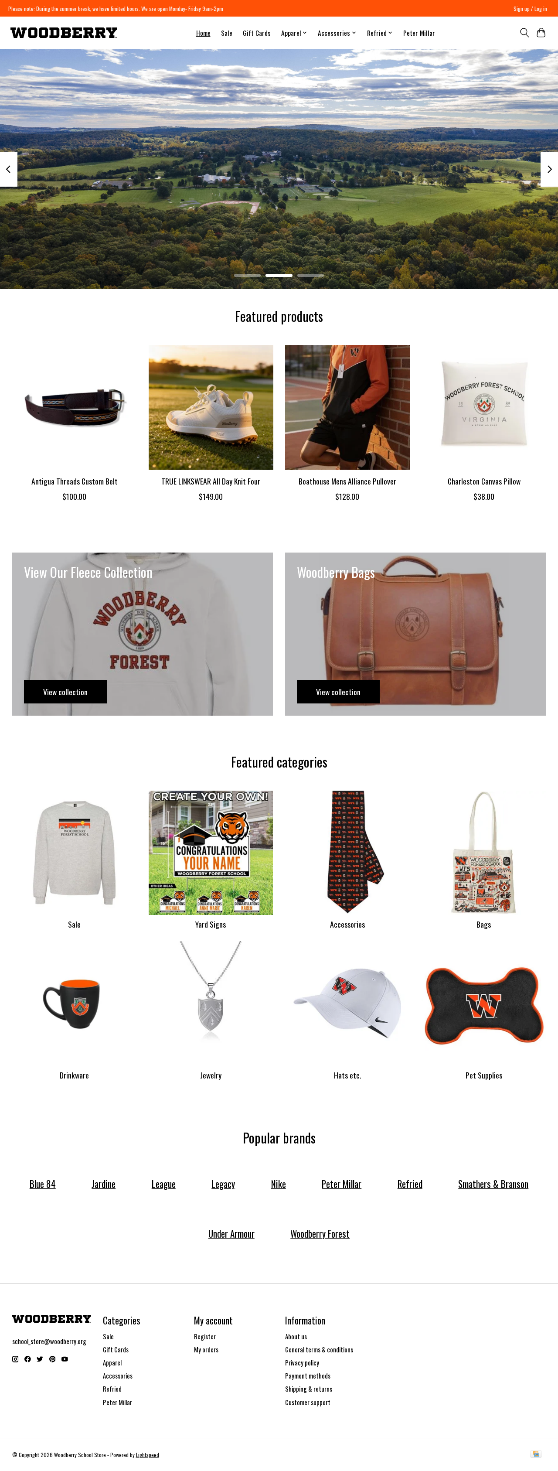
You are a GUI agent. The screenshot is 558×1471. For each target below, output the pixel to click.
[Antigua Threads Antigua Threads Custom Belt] (74, 407)
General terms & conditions (319, 1349)
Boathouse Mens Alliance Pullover (347, 481)
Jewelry (210, 1075)
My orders (206, 1349)
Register (205, 1336)
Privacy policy (302, 1362)
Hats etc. (347, 1075)
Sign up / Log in (530, 8)
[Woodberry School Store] (63, 33)
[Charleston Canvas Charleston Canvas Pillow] (484, 407)
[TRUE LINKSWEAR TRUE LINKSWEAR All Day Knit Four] (211, 407)
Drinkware (74, 1075)
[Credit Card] (536, 1455)
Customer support (307, 1402)
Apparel (112, 1362)
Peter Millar (419, 33)
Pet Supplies (484, 1075)
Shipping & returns (308, 1388)
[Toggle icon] (524, 33)
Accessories (347, 924)
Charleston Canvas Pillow (483, 481)
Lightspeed (147, 1455)
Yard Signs (210, 924)
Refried (112, 1388)
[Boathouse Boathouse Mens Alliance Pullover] (347, 407)
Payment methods (307, 1375)
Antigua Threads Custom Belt (74, 481)
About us (296, 1336)
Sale (226, 33)
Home (203, 33)
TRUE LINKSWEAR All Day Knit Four (210, 481)
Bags (483, 924)
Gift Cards (257, 33)
